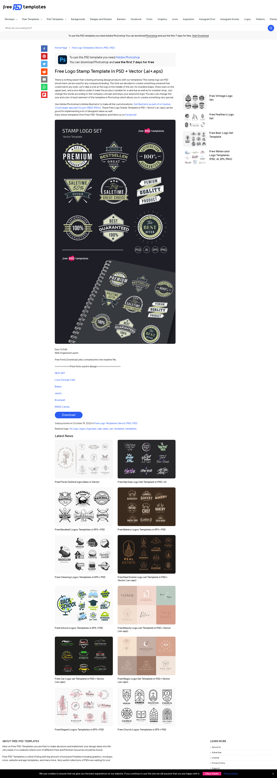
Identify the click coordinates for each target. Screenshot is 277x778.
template (119, 428)
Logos (247, 19)
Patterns (260, 19)
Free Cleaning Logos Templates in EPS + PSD (80, 577)
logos (82, 428)
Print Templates (55, 19)
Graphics (162, 19)
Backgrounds (78, 19)
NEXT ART (60, 373)
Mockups (10, 19)
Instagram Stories (229, 19)
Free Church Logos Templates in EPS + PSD (142, 729)
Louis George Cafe (65, 379)
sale (99, 428)
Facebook (136, 19)
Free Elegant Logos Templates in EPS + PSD (79, 729)
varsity (58, 393)
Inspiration (188, 19)
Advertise (216, 752)
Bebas (58, 386)
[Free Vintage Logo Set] (195, 102)
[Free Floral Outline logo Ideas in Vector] (84, 459)
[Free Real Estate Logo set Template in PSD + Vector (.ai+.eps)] (147, 554)
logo (76, 428)
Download (68, 415)
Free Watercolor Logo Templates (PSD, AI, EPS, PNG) (220, 155)
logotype (91, 428)
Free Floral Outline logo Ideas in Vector (77, 482)
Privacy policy (231, 774)
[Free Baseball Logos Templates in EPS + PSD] (84, 506)
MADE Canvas (62, 406)
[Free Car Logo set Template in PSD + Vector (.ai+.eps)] (84, 656)
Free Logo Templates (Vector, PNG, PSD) (93, 47)
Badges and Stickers (101, 19)
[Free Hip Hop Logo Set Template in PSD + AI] (147, 459)
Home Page (61, 47)
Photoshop (151, 35)
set (111, 428)
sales (105, 428)
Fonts (149, 19)
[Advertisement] (209, 65)
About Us (216, 747)
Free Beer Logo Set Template (221, 134)
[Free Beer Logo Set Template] (195, 139)
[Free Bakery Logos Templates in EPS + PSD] (147, 506)
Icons (175, 19)
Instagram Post (207, 19)
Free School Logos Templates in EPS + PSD (79, 628)
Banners (121, 19)
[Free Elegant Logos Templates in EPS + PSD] (84, 706)
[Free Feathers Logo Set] (195, 120)
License (215, 758)
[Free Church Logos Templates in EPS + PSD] (147, 706)
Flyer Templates (30, 19)
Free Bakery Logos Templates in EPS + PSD (142, 529)
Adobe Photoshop (128, 57)
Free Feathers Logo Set (221, 116)
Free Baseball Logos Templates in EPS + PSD (80, 529)
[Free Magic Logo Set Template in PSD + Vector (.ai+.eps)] (147, 656)
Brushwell (60, 400)
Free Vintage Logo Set (220, 97)
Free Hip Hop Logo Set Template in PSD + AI (142, 482)
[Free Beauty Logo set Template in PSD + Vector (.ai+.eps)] (147, 605)
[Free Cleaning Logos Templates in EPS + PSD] (84, 554)
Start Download (200, 35)
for (71, 428)
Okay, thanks (212, 773)
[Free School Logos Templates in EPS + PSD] (84, 605)
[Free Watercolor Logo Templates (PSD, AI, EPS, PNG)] (195, 157)
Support (216, 768)
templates (131, 428)
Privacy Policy (218, 763)
